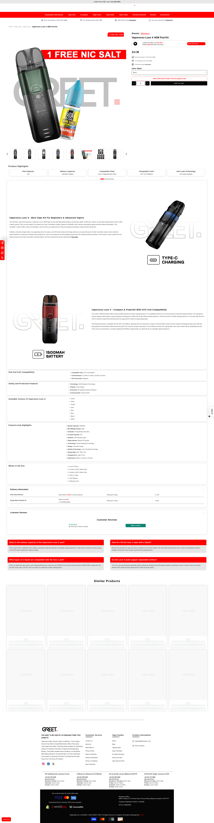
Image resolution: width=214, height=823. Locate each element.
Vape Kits (18, 27)
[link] (25, 641)
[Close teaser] (209, 416)
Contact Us (169, 20)
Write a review (135, 525)
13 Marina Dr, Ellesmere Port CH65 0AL (89, 774)
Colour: (137, 68)
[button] (212, 411)
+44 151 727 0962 (149, 777)
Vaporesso (27, 27)
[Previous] (7, 154)
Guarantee (132, 20)
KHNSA (141, 815)
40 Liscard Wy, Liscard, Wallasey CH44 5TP (123, 774)
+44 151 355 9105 (82, 777)
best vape (75, 237)
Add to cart (179, 83)
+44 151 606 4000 (114, 777)
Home (10, 26)
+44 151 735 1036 (50, 777)
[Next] (126, 154)
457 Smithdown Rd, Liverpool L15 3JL (57, 774)
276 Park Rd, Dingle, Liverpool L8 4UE (156, 774)
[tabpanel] (28, 172)
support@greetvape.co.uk (143, 741)
